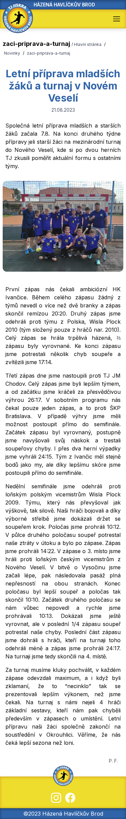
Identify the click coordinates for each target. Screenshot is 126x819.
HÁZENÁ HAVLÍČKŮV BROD (64, 4)
